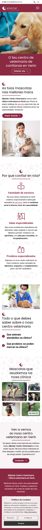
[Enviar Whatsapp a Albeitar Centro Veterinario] (38, 1)
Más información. (30, 512)
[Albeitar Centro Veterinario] (10, 8)
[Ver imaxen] (14, 391)
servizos (21, 104)
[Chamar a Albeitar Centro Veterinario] (34, 1)
